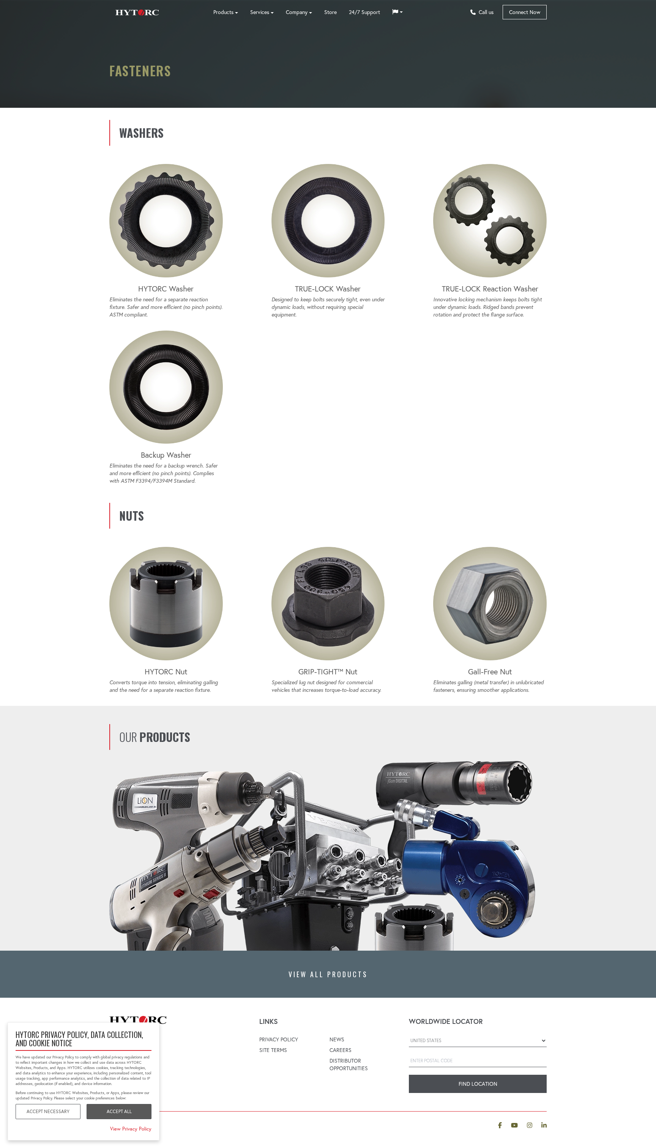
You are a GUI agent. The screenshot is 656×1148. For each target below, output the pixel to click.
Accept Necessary (48, 1111)
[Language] (397, 12)
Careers (341, 1050)
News (337, 1039)
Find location (478, 1083)
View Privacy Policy (130, 1129)
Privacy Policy (278, 1039)
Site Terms (273, 1050)
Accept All (119, 1111)
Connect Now (524, 12)
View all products (328, 974)
